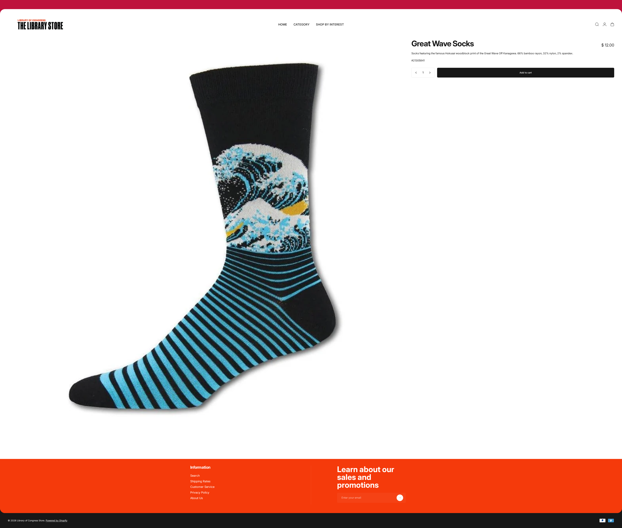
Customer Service (202, 487)
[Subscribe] (400, 498)
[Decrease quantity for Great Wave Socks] (415, 72)
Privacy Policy (199, 492)
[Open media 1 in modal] (204, 236)
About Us (196, 498)
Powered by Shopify (56, 520)
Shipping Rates (200, 481)
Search (195, 475)
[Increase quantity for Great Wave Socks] (430, 72)
